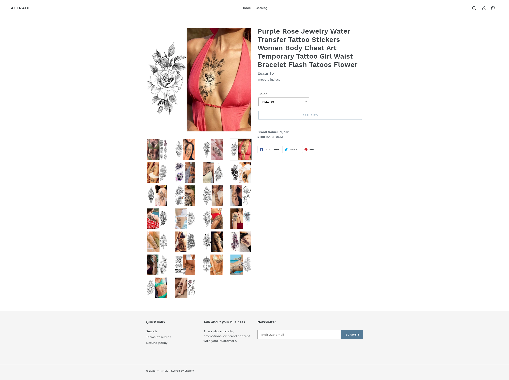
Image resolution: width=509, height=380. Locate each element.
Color (262, 94)
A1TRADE (21, 8)
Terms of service (158, 337)
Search (151, 331)
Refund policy (157, 343)
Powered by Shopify (181, 370)
